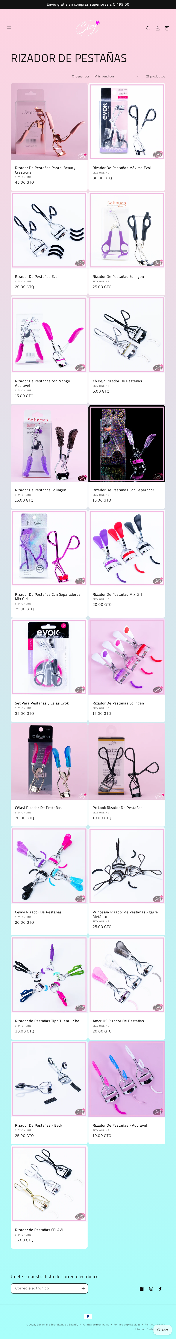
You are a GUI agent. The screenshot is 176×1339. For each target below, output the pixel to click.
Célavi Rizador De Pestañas (38, 808)
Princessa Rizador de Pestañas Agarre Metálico (125, 914)
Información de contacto (150, 1329)
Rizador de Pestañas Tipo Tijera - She (47, 1021)
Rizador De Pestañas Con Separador (123, 490)
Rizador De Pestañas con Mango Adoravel (42, 383)
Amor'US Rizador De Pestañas (118, 1021)
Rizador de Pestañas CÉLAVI (39, 1230)
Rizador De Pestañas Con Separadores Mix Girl (47, 596)
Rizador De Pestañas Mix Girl (117, 594)
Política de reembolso (96, 1324)
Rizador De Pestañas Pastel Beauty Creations (45, 170)
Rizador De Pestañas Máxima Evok (122, 168)
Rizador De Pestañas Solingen (118, 276)
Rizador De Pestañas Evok (37, 276)
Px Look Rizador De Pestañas (118, 808)
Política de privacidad (127, 1324)
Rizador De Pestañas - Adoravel (120, 1125)
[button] (9, 28)
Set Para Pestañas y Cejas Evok (42, 703)
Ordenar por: (81, 76)
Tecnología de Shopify (64, 1324)
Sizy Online (43, 1324)
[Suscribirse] (83, 1288)
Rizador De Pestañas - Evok (38, 1125)
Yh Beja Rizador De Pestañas (117, 381)
